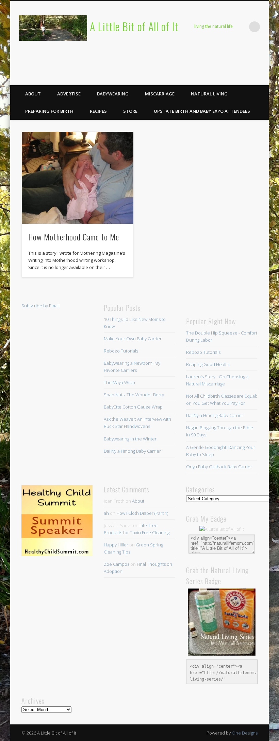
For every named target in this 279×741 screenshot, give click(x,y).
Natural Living (209, 94)
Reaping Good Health (207, 364)
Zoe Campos (116, 564)
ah (106, 513)
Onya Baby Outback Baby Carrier (219, 467)
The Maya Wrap (119, 382)
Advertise (69, 94)
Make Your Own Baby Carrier (133, 339)
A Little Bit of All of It (134, 26)
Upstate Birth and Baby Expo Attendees (202, 111)
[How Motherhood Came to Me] (77, 178)
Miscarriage (160, 94)
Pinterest (233, 77)
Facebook (205, 77)
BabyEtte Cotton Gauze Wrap (133, 407)
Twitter (219, 77)
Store (130, 111)
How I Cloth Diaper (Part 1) (142, 513)
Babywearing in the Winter (130, 439)
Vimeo (247, 77)
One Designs (245, 733)
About (33, 94)
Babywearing (113, 94)
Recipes (98, 111)
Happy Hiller (116, 545)
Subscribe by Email (40, 306)
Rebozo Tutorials (121, 351)
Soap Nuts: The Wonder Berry (134, 395)
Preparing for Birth (49, 111)
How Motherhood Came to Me (73, 237)
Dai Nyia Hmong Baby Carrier (132, 451)
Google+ (261, 77)
